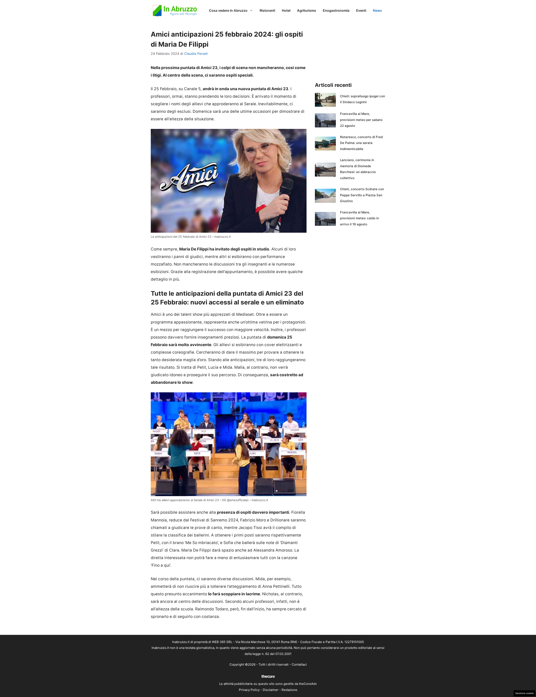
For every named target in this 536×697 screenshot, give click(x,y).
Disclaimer (270, 690)
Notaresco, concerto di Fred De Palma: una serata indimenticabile (361, 143)
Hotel (286, 10)
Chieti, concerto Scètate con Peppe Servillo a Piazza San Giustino (362, 195)
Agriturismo (306, 10)
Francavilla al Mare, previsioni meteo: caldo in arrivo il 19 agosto (359, 218)
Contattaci (299, 664)
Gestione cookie (524, 693)
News (377, 10)
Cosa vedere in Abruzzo (228, 10)
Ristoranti (267, 10)
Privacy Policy (249, 690)
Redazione (289, 690)
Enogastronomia (336, 10)
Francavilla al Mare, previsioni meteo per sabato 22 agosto (361, 120)
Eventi (361, 10)
